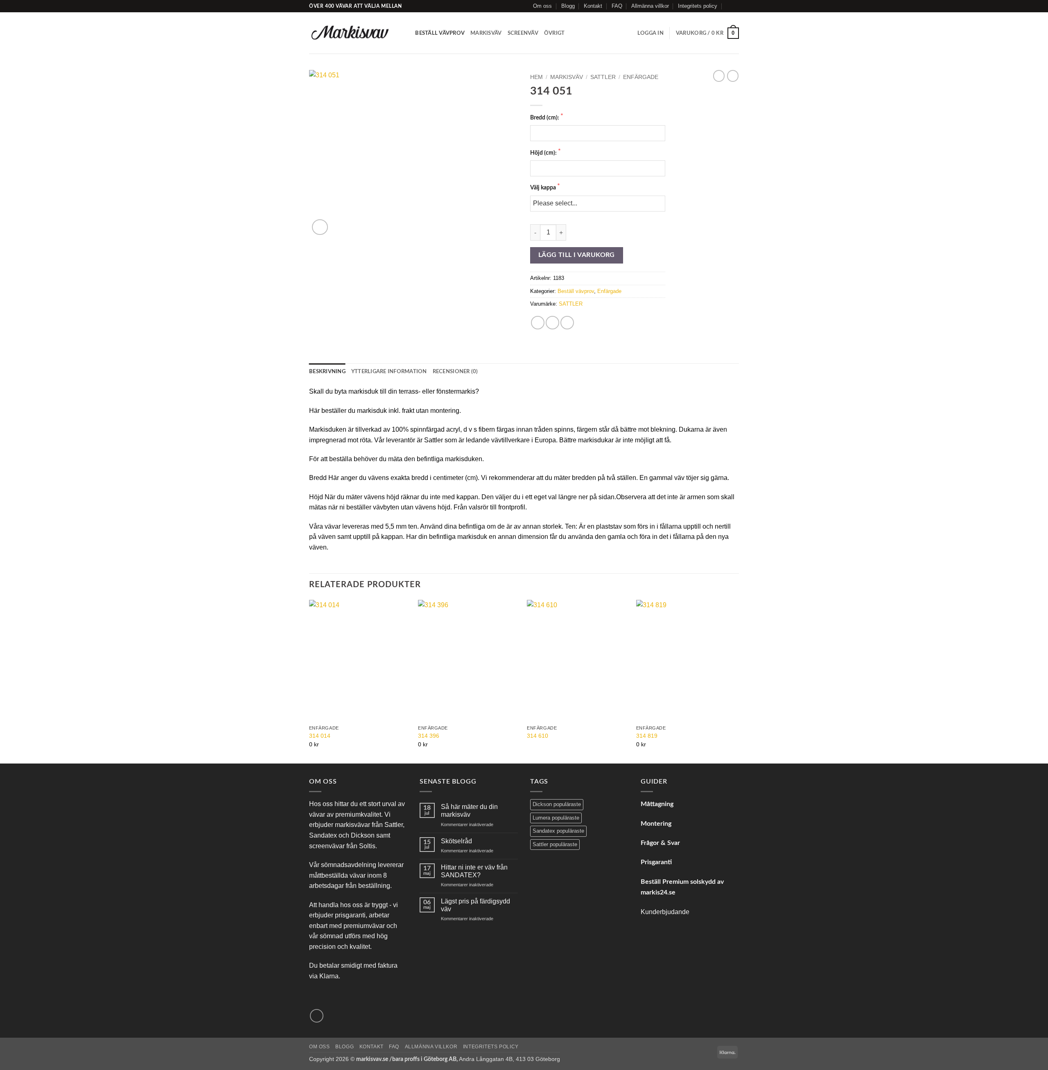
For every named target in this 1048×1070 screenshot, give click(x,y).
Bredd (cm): (545, 118)
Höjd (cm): (544, 153)
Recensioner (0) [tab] (455, 371)
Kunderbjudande (665, 911)
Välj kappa (543, 188)
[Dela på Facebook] (537, 322)
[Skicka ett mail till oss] (734, 6)
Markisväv (485, 33)
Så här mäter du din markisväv (469, 810)
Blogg (568, 6)
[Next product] (719, 75)
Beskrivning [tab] (327, 371)
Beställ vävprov (440, 33)
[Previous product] (733, 75)
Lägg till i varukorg (576, 255)
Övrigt (554, 33)
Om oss (542, 6)
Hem (536, 77)
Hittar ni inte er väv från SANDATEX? (474, 871)
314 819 (646, 735)
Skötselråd (456, 841)
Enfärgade (640, 77)
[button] (650, 33)
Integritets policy (697, 6)
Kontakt (593, 6)
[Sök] (406, 33)
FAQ (617, 6)
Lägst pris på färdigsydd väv (475, 905)
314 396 (428, 735)
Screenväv (523, 33)
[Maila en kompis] (567, 322)
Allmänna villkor (650, 6)
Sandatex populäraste (558, 831)
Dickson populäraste (557, 804)
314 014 (319, 735)
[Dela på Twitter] (552, 322)
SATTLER (603, 77)
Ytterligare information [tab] (389, 371)
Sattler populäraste (555, 844)
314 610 (537, 735)
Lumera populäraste (556, 818)
